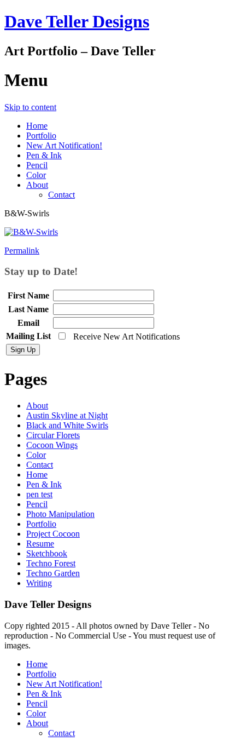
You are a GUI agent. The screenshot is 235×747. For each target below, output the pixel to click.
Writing (39, 583)
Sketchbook (46, 553)
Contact (61, 194)
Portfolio (41, 135)
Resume (40, 543)
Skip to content (30, 107)
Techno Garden (53, 573)
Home (37, 125)
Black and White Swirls (67, 425)
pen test (39, 494)
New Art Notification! (64, 145)
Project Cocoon (53, 533)
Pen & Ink (44, 155)
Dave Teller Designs (76, 21)
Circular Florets (53, 435)
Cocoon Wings (52, 445)
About (37, 184)
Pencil (37, 165)
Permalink (21, 250)
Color (36, 175)
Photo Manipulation (60, 514)
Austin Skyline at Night (67, 415)
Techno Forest (50, 563)
